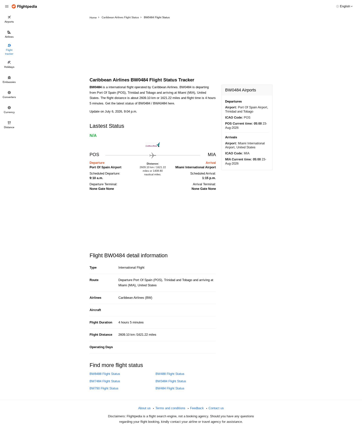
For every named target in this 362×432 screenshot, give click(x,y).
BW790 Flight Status (104, 388)
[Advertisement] (181, 49)
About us (144, 408)
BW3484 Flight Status (171, 381)
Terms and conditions (170, 408)
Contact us (216, 408)
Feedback (197, 408)
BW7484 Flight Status (105, 381)
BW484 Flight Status (170, 388)
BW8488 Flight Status (105, 374)
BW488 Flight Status (170, 374)
